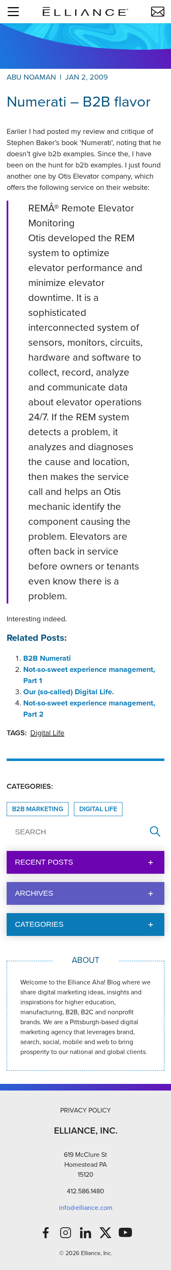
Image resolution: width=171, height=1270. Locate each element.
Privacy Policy (85, 1110)
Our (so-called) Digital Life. (68, 691)
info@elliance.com (85, 1207)
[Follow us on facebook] (45, 1232)
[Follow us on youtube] (125, 1232)
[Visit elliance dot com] (85, 11)
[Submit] (155, 832)
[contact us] (157, 11)
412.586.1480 (85, 1191)
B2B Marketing (37, 809)
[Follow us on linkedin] (85, 1232)
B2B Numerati (47, 658)
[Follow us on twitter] (105, 1232)
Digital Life (47, 732)
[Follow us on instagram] (65, 1232)
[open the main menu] (13, 11)
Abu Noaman (31, 77)
